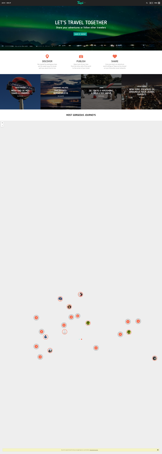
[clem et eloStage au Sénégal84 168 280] (65, 332)
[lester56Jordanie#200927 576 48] (88, 323)
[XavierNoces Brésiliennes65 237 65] (50, 350)
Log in (3, 3)
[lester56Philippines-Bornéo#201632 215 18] (129, 332)
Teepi (81, 3)
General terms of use (94, 450)
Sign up (8, 3)
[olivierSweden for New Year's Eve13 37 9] (80, 294)
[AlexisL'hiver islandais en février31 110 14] (60, 299)
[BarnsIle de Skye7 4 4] (69, 307)
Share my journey (80, 34)
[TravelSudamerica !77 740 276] (46, 337)
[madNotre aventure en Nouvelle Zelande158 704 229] (155, 358)
